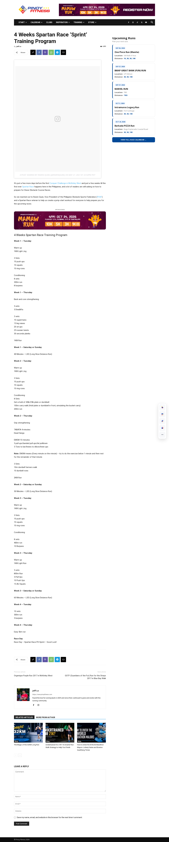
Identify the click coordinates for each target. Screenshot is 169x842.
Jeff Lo (18, 46)
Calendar (35, 22)
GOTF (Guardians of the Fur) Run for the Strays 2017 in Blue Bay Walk (85, 677)
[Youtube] (146, 22)
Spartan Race (28, 186)
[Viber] (45, 52)
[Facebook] (129, 22)
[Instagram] (133, 22)
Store (91, 22)
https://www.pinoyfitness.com (42, 694)
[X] (142, 22)
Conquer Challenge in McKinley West (65, 183)
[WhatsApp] (51, 52)
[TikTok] (137, 22)
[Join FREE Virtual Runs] (162, 421)
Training (78, 22)
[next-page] (20, 755)
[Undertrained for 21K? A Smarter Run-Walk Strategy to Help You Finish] (60, 733)
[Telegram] (57, 52)
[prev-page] (15, 755)
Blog (16, 741)
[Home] (162, 407)
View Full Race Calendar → (134, 140)
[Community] (162, 428)
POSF (99, 197)
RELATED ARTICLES (24, 717)
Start (22, 22)
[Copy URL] (33, 52)
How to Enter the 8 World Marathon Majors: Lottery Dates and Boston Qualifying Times (90, 747)
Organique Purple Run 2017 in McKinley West (33, 675)
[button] (152, 22)
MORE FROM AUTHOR (45, 717)
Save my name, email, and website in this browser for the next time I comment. (49, 817)
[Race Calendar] (162, 414)
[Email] (63, 52)
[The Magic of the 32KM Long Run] (28, 733)
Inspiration (62, 22)
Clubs (49, 22)
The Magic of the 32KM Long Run (26, 745)
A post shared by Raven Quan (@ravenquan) (42, 175)
